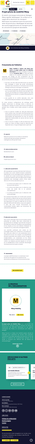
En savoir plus (17, 270)
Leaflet (20, 44)
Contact (4, 423)
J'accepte (15, 440)
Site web (21, 314)
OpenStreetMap (26, 44)
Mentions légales (6, 421)
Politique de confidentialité (9, 418)
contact (13, 314)
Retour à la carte (17, 384)
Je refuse (7, 440)
